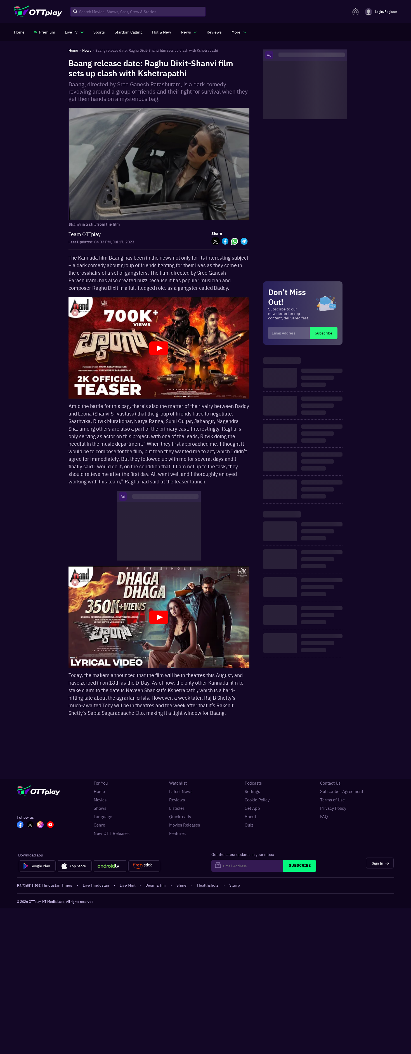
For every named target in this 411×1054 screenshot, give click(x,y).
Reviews (177, 800)
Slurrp (234, 885)
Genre (99, 825)
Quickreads (180, 816)
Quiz (249, 825)
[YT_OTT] (50, 825)
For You (101, 783)
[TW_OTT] (30, 825)
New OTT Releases (111, 833)
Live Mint (128, 885)
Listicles (177, 808)
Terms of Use (332, 800)
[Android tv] (110, 866)
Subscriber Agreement (341, 791)
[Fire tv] (144, 866)
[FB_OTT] (20, 825)
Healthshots (208, 885)
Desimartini (155, 885)
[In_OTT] (40, 825)
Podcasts (253, 783)
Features (177, 833)
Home (99, 791)
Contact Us (330, 783)
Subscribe (323, 333)
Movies (100, 800)
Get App (252, 808)
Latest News (180, 791)
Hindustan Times (57, 885)
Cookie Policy (257, 800)
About (250, 816)
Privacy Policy (333, 808)
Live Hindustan (96, 885)
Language (103, 816)
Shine (181, 885)
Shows (100, 808)
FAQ (324, 816)
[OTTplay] (38, 11)
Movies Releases (184, 825)
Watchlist (178, 783)
